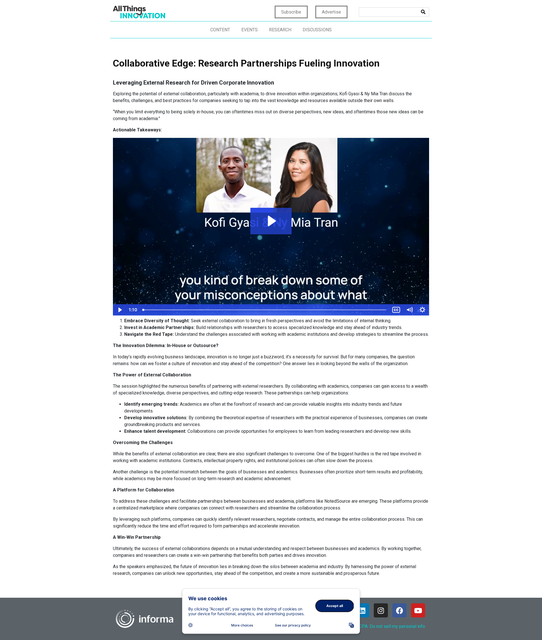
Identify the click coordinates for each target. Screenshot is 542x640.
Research (280, 29)
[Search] (423, 12)
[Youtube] (418, 610)
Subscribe (291, 12)
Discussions (317, 29)
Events (249, 29)
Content (220, 29)
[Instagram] (381, 610)
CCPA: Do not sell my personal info (390, 626)
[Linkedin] (362, 610)
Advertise (331, 12)
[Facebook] (399, 610)
